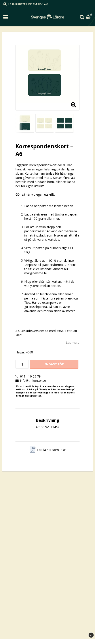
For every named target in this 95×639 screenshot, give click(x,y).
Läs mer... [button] (73, 342)
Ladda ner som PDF (51, 450)
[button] (89, 17)
